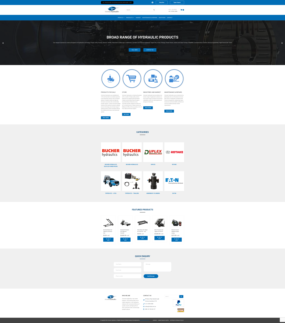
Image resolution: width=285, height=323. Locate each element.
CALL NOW (134, 50)
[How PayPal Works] (178, 306)
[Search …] (171, 296)
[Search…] (140, 10)
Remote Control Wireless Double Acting (175, 231)
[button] (117, 2)
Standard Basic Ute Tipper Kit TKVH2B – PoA (108, 231)
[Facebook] (152, 2)
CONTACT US (149, 50)
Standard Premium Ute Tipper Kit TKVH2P (124, 231)
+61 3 (170, 11)
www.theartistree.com (144, 320)
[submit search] (154, 10)
